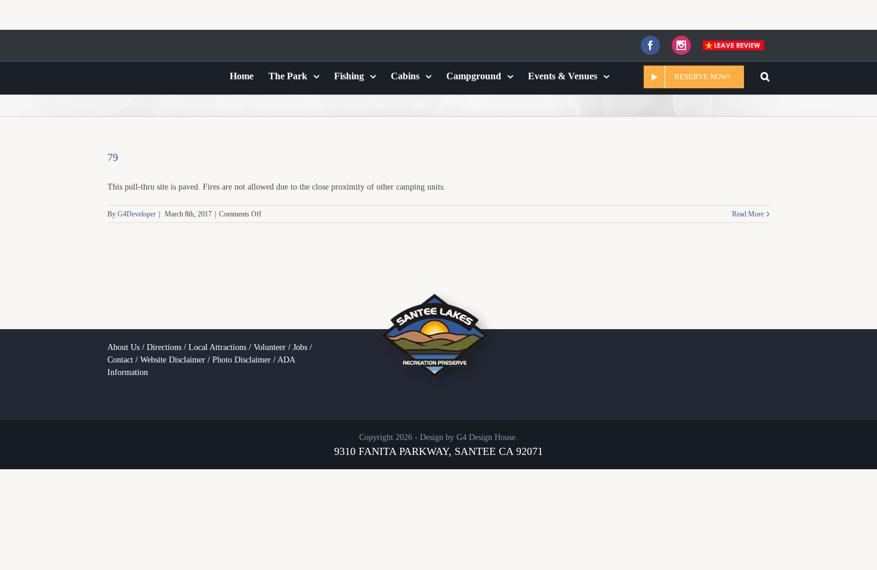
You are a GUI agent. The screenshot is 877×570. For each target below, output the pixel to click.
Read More (748, 211)
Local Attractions (217, 344)
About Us (123, 344)
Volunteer (270, 344)
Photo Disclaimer (241, 356)
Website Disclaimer (172, 356)
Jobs (300, 344)
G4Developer (137, 211)
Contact (120, 356)
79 (112, 154)
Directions (164, 344)
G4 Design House (485, 434)
